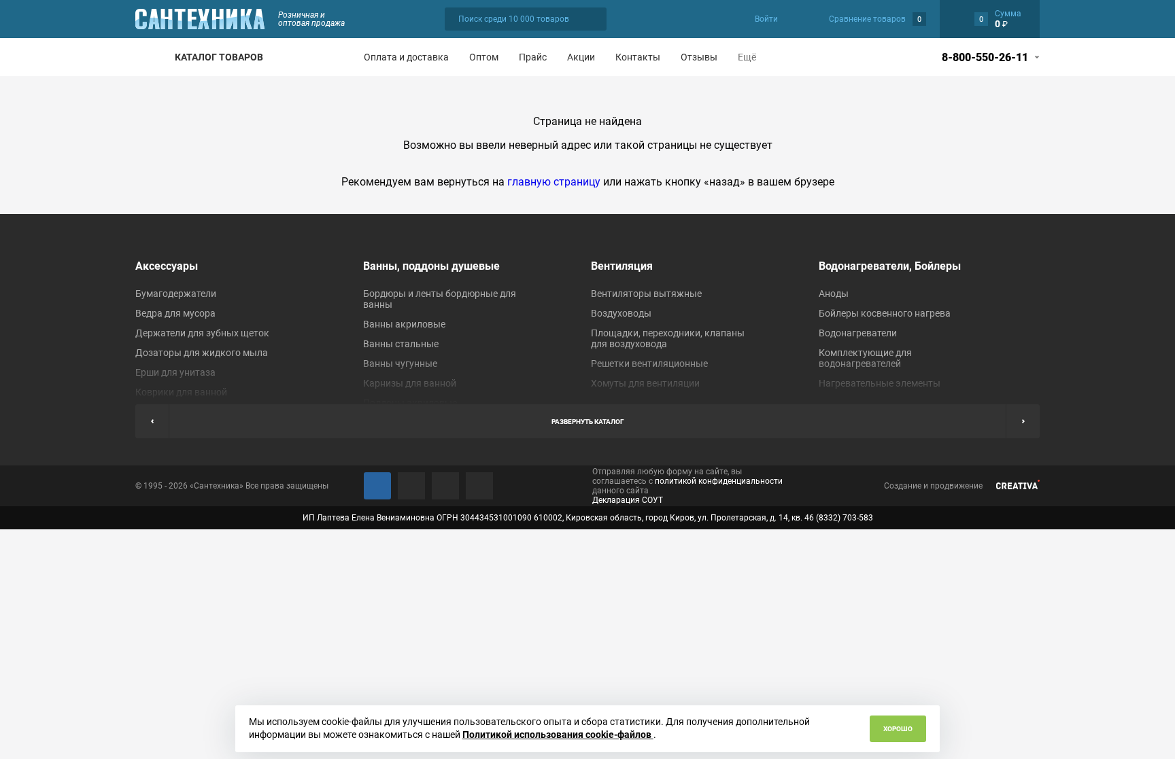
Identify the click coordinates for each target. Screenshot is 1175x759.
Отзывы (699, 57)
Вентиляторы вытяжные (646, 293)
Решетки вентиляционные (649, 363)
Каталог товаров (219, 57)
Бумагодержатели (175, 293)
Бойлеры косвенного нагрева (885, 313)
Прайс (533, 57)
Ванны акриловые (404, 324)
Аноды (834, 293)
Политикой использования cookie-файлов (557, 734)
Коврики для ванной (181, 392)
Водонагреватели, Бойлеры (890, 266)
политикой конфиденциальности (719, 481)
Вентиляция (622, 266)
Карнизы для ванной (409, 383)
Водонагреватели (858, 333)
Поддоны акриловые (410, 403)
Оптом (483, 57)
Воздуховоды (621, 313)
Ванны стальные (401, 343)
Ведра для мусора (175, 313)
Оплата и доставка (406, 57)
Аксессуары (166, 266)
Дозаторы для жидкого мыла (201, 352)
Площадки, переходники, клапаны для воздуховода (668, 338)
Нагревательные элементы (879, 383)
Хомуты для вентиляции (645, 383)
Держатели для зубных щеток (202, 333)
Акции (581, 57)
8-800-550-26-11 (985, 57)
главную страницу (553, 181)
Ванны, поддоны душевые (431, 266)
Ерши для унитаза (175, 372)
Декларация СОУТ (627, 500)
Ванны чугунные (400, 363)
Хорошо (898, 728)
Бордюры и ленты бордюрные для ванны (439, 299)
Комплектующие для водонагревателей (865, 358)
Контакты (637, 57)
